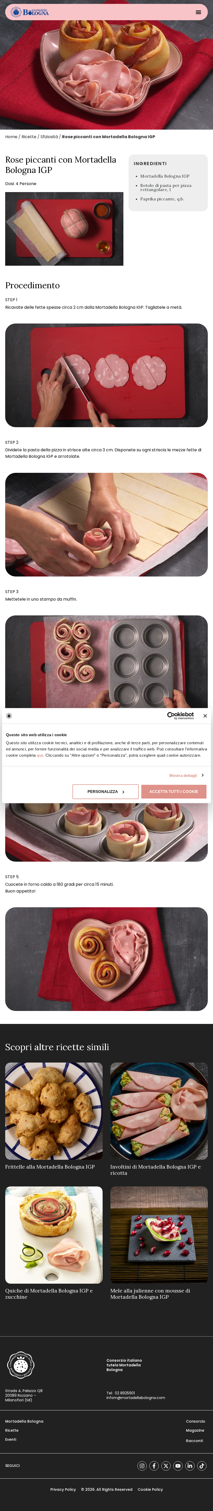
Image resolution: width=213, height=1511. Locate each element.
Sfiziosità (49, 137)
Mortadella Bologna (24, 1421)
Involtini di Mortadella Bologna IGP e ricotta (155, 1169)
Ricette (29, 137)
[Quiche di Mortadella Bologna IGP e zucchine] (54, 1235)
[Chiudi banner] (205, 716)
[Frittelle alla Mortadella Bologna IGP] (54, 1111)
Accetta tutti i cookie (173, 791)
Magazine (195, 1430)
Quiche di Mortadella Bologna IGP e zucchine (49, 1293)
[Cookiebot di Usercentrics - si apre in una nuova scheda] (171, 716)
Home (11, 137)
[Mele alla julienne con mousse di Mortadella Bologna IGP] (159, 1235)
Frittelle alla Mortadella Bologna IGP (50, 1166)
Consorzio (195, 1421)
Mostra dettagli (183, 775)
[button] (198, 12)
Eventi (10, 1439)
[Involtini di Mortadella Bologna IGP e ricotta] (159, 1111)
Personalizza (103, 791)
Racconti (194, 1440)
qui (40, 755)
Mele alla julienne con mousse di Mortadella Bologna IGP (150, 1293)
